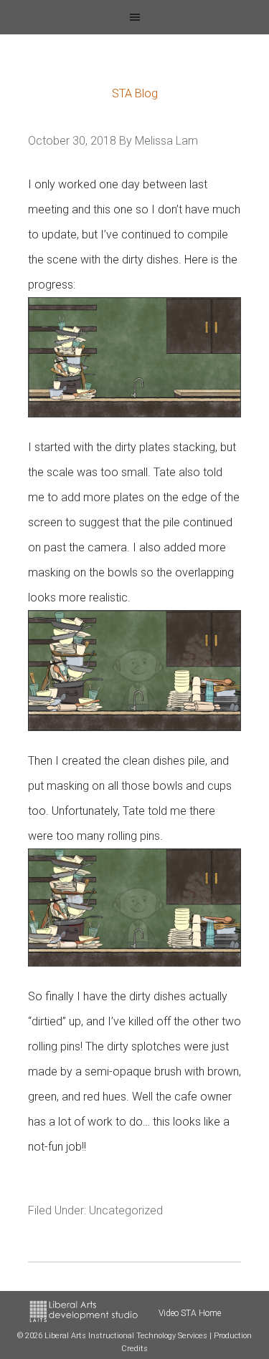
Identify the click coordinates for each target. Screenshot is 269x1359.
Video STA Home (190, 1313)
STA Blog (135, 93)
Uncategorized (126, 1210)
